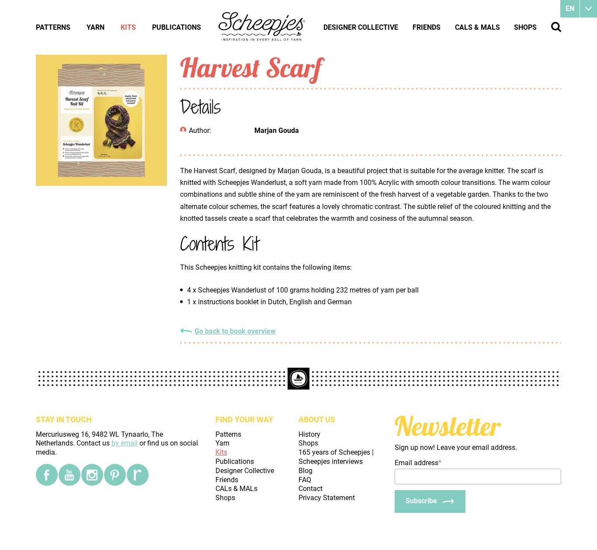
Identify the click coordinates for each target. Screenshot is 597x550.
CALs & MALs (477, 27)
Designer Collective (360, 27)
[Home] (262, 27)
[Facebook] (47, 475)
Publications (176, 27)
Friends (427, 27)
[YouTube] (69, 475)
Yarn (95, 27)
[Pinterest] (115, 475)
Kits (128, 27)
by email (124, 443)
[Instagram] (92, 475)
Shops (525, 27)
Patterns (53, 27)
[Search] (556, 27)
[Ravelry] (138, 475)
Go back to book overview (235, 331)
